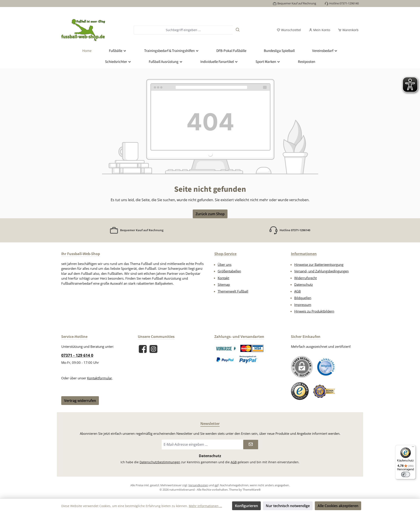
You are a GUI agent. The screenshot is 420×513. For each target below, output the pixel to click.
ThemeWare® (252, 490)
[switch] (405, 474)
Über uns (224, 264)
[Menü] (413, 447)
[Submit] (250, 444)
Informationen (304, 253)
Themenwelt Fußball (233, 291)
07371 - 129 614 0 (77, 355)
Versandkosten (198, 485)
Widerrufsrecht (305, 278)
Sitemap (224, 284)
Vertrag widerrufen (80, 400)
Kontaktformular (99, 378)
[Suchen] (238, 30)
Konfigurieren (246, 505)
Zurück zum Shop (210, 213)
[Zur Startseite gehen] (83, 30)
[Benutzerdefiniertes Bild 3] (225, 359)
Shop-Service (225, 253)
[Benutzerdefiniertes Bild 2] (252, 348)
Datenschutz (303, 284)
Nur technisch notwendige (288, 505)
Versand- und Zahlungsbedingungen (321, 271)
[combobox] (183, 30)
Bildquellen (302, 298)
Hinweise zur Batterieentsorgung (318, 264)
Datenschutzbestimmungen (160, 462)
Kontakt (223, 278)
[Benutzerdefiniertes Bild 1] (225, 348)
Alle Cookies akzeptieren (338, 505)
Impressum (302, 304)
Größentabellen (229, 271)
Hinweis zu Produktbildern (314, 311)
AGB (297, 291)
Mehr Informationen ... (205, 506)
